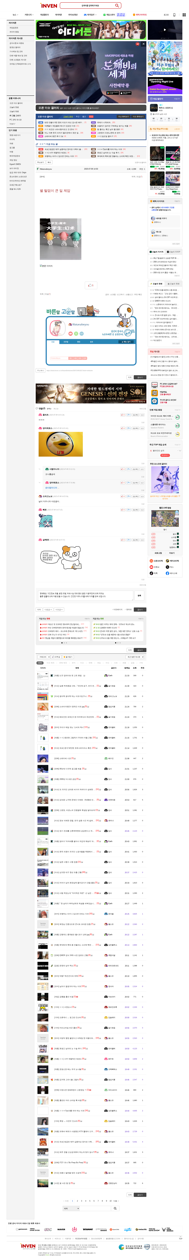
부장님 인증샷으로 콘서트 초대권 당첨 (72, 924)
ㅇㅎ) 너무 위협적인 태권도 (68, 1059)
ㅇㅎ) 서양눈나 (63, 1007)
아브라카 (111, 997)
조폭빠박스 (112, 1069)
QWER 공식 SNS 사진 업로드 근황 (71, 955)
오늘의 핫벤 (14, 107)
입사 (110, 769)
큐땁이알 (111, 955)
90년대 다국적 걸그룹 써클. (68, 769)
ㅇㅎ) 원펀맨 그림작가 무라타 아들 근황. (73, 738)
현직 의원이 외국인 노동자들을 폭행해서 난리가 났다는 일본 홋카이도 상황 (87, 852)
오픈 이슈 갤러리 (16, 103)
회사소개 (48, 1239)
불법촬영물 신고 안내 (113, 1239)
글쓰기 (140, 650)
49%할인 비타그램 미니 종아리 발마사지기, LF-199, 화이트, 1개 (165, 361)
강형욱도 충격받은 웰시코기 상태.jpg (71, 935)
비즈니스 (58, 1239)
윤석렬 (110, 914)
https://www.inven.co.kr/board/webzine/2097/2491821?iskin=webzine (70, 370)
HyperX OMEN (15, 164)
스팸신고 (129, 294)
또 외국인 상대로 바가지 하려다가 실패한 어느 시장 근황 (79, 789)
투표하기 (165, 455)
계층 (124, 663)
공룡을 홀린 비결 (63, 997)
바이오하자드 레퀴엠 (18, 181)
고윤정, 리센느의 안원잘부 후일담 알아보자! (74, 810)
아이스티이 (112, 1090)
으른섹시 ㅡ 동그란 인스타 (67, 1017)
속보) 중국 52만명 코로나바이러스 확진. (73, 748)
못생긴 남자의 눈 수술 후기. (68, 1049)
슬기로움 (111, 686)
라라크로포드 (113, 966)
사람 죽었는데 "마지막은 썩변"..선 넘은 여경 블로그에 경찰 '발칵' (83, 893)
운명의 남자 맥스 (63, 966)
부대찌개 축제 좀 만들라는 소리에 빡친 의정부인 (76, 945)
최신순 (56, 409)
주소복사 (40, 371)
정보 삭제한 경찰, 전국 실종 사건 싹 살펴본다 (75, 821)
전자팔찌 (111, 727)
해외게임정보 (15, 156)
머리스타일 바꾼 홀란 (65, 1028)
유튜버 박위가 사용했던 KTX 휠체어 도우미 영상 (76, 1131)
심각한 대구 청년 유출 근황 (68, 872)
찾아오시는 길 (129, 1239)
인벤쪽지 (70, 334)
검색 (84, 358)
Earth (110, 675)
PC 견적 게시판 (16, 120)
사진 (116, 663)
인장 (53, 342)
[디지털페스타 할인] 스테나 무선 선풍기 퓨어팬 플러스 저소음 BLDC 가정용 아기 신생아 (165, 357)
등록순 (49, 409)
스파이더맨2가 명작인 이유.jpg (69, 707)
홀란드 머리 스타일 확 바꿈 (68, 1100)
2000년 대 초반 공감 (65, 779)
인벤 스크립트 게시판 (18, 60)
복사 (49, 162)
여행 (11, 152)
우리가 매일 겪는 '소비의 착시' (69, 727)
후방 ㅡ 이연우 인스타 (65, 1121)
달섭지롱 (111, 707)
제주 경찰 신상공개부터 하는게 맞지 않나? (74, 1152)
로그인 (166, 15)
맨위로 (129, 609)
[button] (62, 642)
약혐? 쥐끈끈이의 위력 (66, 976)
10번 (75, 358)
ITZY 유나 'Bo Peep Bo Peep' (68, 1162)
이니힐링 (76, 334)
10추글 (57, 657)
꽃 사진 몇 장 (62, 1183)
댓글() (139, 177)
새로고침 (142, 409)
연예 (63, 663)
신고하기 (120, 294)
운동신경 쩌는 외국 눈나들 (67, 1069)
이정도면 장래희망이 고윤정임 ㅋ (70, 1090)
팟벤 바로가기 (15, 135)
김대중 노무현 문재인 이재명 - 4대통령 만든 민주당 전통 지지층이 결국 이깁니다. (89, 800)
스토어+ (177, 129)
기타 (141, 663)
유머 (73, 663)
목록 (133, 177)
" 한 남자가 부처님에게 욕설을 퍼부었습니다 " (75, 903)
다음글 (47, 610)
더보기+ (87, 619)
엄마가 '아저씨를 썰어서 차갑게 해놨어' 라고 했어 (76, 841)
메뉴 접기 (126, 341)
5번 (70, 358)
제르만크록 (112, 1007)
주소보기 (40, 162)
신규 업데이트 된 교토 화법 (68, 675)
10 (111, 1201)
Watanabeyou (45, 169)
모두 (80, 358)
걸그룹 (12, 148)
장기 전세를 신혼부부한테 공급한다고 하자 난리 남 (77, 831)
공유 (107, 294)
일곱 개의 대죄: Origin (18, 172)
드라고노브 (112, 696)
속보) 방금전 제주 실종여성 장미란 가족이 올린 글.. (77, 1142)
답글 (142, 422)
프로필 (66, 342)
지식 (107, 663)
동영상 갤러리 (15, 47)
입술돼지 (111, 1017)
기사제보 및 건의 (16, 51)
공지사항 (141, 1239)
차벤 (11, 143)
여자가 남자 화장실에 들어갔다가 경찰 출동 (74, 883)
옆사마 (110, 986)
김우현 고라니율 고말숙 (66, 1080)
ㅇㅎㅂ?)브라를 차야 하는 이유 (69, 1111)
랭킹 (78, 342)
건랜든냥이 (112, 1183)
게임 (99, 663)
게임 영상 (13, 160)
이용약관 (68, 1239)
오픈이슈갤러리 (140, 162)
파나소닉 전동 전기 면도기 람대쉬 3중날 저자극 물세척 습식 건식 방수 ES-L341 (165, 375)
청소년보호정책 (96, 1239)
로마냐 (110, 821)
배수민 (110, 758)
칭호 (91, 342)
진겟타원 (111, 800)
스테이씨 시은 (62, 758)
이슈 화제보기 (138, 117)
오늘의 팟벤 (14, 111)
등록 (139, 595)
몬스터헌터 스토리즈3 (18, 177)
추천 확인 (138, 294)
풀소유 (110, 924)
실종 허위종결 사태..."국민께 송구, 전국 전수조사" (77, 686)
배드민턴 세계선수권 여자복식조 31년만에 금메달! (77, 717)
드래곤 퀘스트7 (15, 185)
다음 (115, 1201)
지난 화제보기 (123, 117)
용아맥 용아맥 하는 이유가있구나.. (71, 696)
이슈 (50, 663)
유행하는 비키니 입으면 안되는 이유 (71, 914)
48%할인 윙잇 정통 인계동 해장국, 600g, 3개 (165, 366)
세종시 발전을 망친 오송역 (67, 1173)
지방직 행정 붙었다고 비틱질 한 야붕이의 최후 (75, 1038)
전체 (40, 663)
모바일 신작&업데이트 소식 (20, 64)
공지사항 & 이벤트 (17, 43)
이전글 (58, 610)
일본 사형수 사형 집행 (65, 862)
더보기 (82, 334)
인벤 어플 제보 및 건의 (18, 56)
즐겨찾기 (69, 657)
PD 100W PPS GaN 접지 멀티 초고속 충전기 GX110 (165, 370)
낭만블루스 (112, 945)
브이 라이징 (14, 168)
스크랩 (113, 294)
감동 (132, 663)
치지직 (12, 139)
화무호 (110, 1059)
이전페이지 (117, 609)
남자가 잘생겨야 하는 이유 (67, 986)
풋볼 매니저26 (15, 189)
